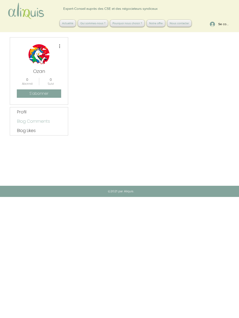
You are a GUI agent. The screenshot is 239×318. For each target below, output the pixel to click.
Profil (21, 112)
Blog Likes (26, 130)
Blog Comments (33, 121)
